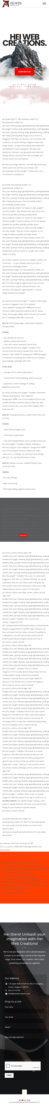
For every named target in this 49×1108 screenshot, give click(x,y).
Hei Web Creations (9, 801)
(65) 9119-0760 (14, 990)
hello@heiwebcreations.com (19, 993)
